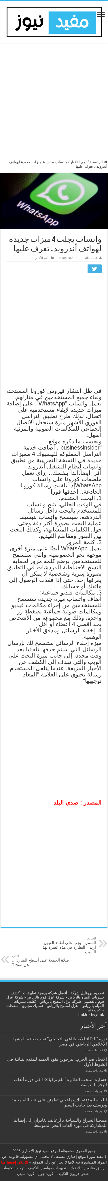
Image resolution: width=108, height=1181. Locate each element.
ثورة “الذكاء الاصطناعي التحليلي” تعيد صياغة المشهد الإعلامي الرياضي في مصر (59, 1041)
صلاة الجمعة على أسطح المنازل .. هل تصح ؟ (40, 960)
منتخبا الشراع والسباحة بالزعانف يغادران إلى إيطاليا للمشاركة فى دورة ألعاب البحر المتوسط (60, 1123)
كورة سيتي (25, 1174)
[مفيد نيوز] (54, 21)
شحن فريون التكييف (73, 1174)
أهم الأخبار (78, 162)
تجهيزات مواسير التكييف (47, 1168)
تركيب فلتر (95, 1010)
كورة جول (45, 1174)
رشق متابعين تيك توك (87, 1168)
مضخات (12, 1006)
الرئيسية (97, 162)
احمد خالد (90, 258)
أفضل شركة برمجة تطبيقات (45, 993)
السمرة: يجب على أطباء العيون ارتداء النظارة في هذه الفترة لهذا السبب (68, 945)
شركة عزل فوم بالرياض (46, 997)
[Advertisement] (54, 104)
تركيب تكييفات (12, 1168)
